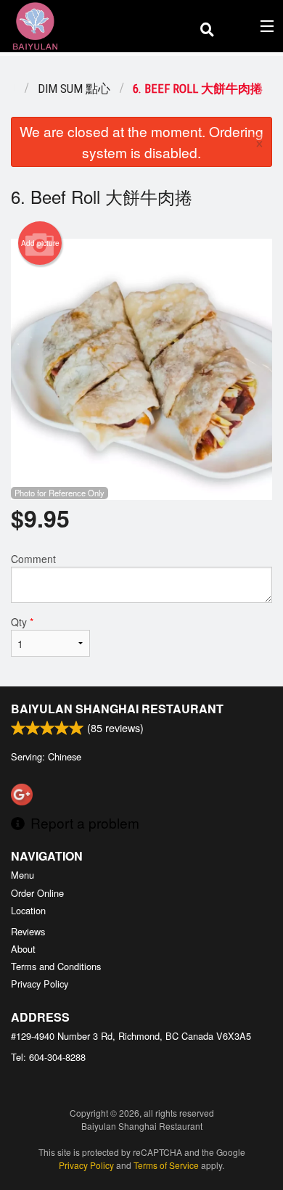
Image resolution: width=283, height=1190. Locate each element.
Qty (22, 622)
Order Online (37, 893)
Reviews (28, 931)
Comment (33, 558)
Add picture (40, 243)
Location (28, 910)
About (23, 949)
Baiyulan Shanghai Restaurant (117, 708)
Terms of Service (166, 1165)
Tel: (48, 1057)
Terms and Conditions (56, 966)
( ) (244, 26)
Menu (22, 875)
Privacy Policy (39, 983)
